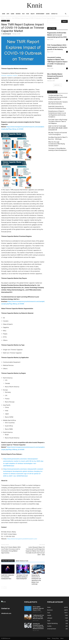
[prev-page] (2, 587)
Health (32, 13)
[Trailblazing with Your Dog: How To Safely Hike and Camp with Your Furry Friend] (27, 616)
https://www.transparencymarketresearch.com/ (22, 539)
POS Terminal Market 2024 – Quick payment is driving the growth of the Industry (57, 47)
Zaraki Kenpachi (7, 33)
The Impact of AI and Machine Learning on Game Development (22, 576)
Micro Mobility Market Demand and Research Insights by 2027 (55, 76)
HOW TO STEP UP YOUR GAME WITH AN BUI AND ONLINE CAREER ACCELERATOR (57, 128)
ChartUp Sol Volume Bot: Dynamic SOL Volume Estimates (58, 103)
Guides (48, 13)
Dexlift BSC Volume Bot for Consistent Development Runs (7, 576)
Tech (23, 13)
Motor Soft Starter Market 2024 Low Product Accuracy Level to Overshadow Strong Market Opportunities (10, 550)
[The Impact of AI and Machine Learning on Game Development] (23, 569)
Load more (57, 85)
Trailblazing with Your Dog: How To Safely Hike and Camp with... (38, 617)
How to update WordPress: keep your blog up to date (38, 608)
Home (3, 13)
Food (27, 13)
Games (12, 13)
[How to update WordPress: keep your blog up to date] (27, 608)
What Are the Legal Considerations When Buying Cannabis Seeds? (56, 143)
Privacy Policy (55, 638)
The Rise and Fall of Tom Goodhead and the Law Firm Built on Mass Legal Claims (57, 97)
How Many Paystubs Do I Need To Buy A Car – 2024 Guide (57, 138)
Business (18, 13)
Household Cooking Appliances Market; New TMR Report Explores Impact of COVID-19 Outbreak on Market (57, 61)
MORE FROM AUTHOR (22, 561)
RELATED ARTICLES (8, 561)
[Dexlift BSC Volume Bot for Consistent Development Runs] (7, 569)
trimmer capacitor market (9, 75)
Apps (8, 13)
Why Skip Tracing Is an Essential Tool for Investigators (57, 133)
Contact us (54, 13)
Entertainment (40, 13)
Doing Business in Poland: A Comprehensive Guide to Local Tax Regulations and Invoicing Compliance (57, 114)
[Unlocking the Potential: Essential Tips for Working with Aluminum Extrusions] (27, 625)
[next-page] (5, 587)
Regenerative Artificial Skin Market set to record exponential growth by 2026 (57, 35)
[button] (65, 14)
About (61, 638)
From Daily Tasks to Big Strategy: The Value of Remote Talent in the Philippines (57, 121)
